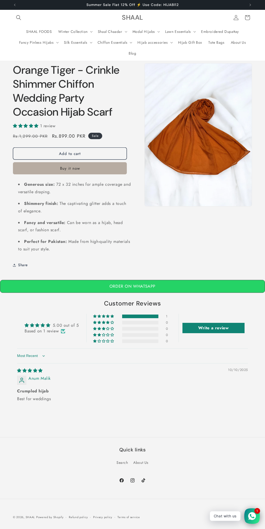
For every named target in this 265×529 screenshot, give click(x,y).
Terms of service (128, 517)
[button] (18, 17)
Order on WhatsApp (132, 286)
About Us (141, 462)
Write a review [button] (213, 328)
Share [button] (23, 264)
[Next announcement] (250, 5)
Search (122, 462)
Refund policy (78, 517)
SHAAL (30, 517)
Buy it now (70, 168)
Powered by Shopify (50, 517)
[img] (30, 371)
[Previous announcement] (14, 5)
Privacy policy (102, 517)
